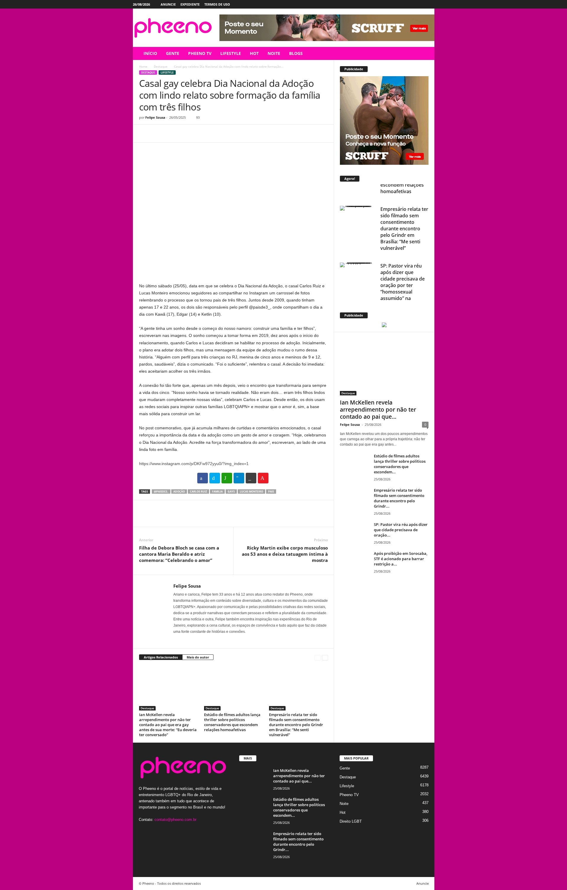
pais (271, 491)
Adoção (179, 491)
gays (231, 491)
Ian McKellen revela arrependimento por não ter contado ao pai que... (378, 409)
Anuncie (168, 4)
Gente (345, 768)
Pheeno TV (349, 795)
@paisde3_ (161, 491)
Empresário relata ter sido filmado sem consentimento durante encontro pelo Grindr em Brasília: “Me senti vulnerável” (296, 724)
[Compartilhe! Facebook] (202, 478)
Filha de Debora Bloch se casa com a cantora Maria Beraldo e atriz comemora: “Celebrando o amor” (179, 554)
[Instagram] (411, 4)
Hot (343, 812)
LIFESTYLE (230, 53)
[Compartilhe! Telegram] (239, 478)
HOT (254, 53)
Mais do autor (198, 657)
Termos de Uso (217, 4)
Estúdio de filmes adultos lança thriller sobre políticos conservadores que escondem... (400, 464)
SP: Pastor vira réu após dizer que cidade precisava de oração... (401, 530)
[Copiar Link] (251, 478)
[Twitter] (420, 4)
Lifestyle (167, 72)
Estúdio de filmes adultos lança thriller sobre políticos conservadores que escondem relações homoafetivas (232, 722)
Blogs (296, 53)
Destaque (160, 66)
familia (217, 491)
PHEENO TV (199, 53)
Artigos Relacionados (161, 657)
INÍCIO (150, 53)
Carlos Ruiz (198, 491)
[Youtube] (430, 4)
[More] (199, 133)
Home (143, 66)
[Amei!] (263, 478)
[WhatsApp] (186, 133)
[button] (425, 53)
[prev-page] (318, 657)
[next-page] (325, 657)
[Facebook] (402, 4)
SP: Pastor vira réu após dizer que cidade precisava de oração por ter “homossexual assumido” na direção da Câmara (402, 268)
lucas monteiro (251, 491)
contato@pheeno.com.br (175, 819)
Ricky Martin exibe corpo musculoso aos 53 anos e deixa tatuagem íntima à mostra (285, 554)
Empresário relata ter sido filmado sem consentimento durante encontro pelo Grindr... (399, 498)
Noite (344, 803)
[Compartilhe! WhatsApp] (226, 478)
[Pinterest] (172, 133)
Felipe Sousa (155, 117)
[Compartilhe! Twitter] (214, 478)
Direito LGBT (351, 821)
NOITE (274, 53)
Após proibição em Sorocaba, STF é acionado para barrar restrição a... (400, 559)
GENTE (172, 53)
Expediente (190, 4)
